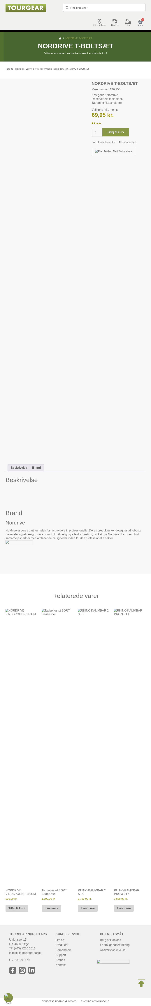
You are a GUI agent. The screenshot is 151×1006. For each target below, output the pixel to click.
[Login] (128, 21)
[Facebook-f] (12, 970)
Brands (114, 25)
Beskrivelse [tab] (19, 467)
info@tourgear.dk (30, 952)
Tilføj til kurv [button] (16, 908)
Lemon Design (88, 1001)
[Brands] (115, 21)
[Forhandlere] (99, 21)
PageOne (103, 1001)
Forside (9, 69)
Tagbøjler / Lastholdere (26, 69)
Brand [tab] (36, 467)
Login (128, 25)
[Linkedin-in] (31, 970)
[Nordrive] (19, 543)
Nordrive (112, 95)
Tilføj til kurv (115, 132)
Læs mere (51, 908)
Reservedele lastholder (51, 69)
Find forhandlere (122, 151)
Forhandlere (99, 25)
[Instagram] (22, 970)
